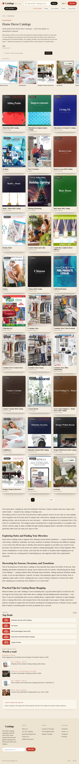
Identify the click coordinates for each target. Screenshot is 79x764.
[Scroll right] (74, 73)
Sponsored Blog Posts (29, 734)
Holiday (46, 8)
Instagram (65, 734)
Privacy (75, 760)
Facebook (65, 729)
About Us (25, 729)
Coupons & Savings (48, 729)
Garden (63, 8)
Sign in (64, 3)
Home (3, 16)
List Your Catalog (27, 731)
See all (75, 612)
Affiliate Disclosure (28, 739)
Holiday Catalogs (47, 734)
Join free (72, 3)
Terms (69, 760)
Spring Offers (72, 8)
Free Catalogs (10, 8)
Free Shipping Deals (48, 731)
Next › (52, 499)
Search (54, 3)
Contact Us (25, 736)
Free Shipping (55, 8)
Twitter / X (65, 731)
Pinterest (64, 736)
